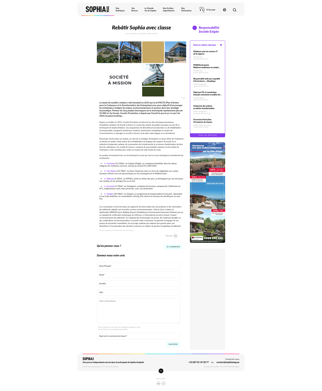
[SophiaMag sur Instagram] (163, 384)
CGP (225, 366)
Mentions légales (233, 366)
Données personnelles (211, 366)
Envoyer (173, 344)
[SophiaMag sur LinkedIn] (158, 384)
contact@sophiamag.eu (227, 362)
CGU (221, 366)
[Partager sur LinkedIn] (175, 236)
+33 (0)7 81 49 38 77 (199, 362)
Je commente (173, 247)
